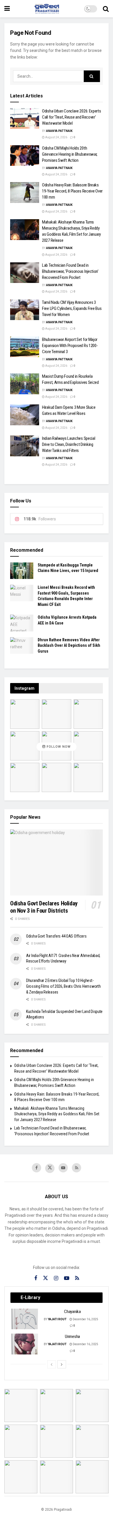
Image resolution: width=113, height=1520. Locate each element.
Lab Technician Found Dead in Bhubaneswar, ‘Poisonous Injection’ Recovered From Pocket (70, 271)
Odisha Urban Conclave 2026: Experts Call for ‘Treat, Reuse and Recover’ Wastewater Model (71, 117)
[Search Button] (106, 9)
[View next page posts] (61, 1364)
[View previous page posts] (51, 1364)
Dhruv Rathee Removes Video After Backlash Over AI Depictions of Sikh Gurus (69, 645)
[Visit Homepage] (47, 8)
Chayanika (72, 1311)
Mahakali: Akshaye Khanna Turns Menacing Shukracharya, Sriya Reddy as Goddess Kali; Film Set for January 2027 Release (56, 1114)
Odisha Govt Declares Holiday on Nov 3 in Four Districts (44, 907)
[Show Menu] (7, 8)
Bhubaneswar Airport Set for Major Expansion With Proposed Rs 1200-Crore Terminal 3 (70, 345)
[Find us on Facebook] (36, 1167)
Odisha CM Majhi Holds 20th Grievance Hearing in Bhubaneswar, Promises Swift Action (69, 154)
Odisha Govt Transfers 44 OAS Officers (56, 936)
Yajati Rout (57, 1319)
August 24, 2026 (56, 137)
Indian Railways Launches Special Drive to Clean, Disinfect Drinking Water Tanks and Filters (68, 444)
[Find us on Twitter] (49, 1168)
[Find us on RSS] (76, 1167)
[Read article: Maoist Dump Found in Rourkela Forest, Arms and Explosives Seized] (24, 383)
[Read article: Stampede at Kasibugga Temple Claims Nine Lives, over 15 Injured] (21, 570)
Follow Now (58, 747)
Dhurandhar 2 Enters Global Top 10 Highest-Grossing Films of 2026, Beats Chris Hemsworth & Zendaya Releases (63, 986)
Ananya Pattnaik (59, 130)
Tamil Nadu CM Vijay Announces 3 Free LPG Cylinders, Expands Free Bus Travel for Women (71, 308)
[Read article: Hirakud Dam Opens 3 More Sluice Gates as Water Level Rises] (24, 414)
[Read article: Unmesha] (24, 1344)
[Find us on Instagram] (56, 1278)
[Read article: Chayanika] (24, 1319)
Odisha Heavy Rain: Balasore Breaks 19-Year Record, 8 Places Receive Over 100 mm (72, 191)
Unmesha (72, 1336)
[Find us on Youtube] (63, 1167)
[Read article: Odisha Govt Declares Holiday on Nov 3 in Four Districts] (56, 862)
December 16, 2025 (85, 1319)
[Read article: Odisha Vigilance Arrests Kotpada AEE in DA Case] (21, 623)
